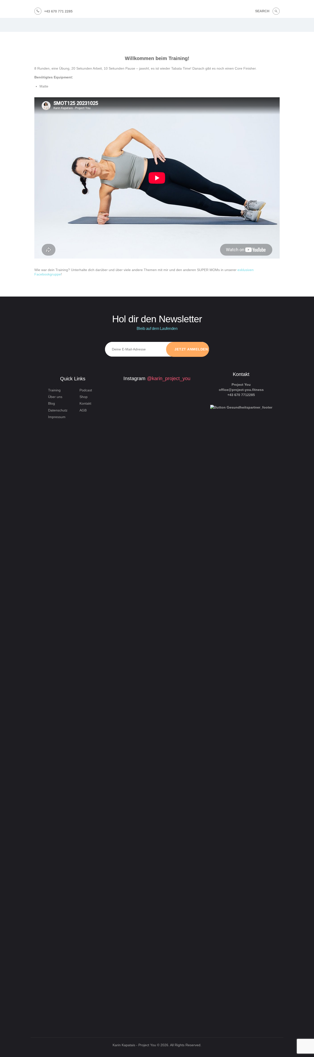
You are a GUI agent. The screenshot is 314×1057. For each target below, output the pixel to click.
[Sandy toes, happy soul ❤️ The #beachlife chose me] (177, 886)
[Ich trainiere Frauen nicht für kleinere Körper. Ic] (177, 623)
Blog (51, 403)
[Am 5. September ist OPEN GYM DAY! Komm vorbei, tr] (129, 454)
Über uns (55, 397)
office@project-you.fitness (241, 390)
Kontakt (85, 403)
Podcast (85, 390)
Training (54, 390)
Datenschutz (57, 410)
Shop (83, 397)
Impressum (56, 417)
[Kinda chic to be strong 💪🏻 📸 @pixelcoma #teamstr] (153, 423)
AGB (83, 410)
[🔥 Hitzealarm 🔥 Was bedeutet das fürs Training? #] (129, 891)
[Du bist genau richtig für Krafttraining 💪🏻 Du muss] (153, 937)
